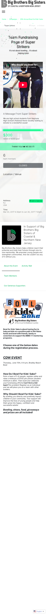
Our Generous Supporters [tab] (14, 286)
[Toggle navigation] (3, 12)
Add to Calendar (36, 201)
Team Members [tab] (10, 276)
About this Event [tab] (11, 266)
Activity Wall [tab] (27, 266)
